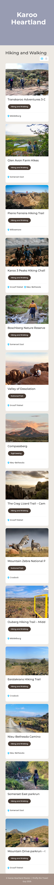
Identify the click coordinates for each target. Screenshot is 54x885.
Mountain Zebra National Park (29, 561)
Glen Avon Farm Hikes (23, 160)
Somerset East (17, 177)
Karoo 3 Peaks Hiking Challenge (30, 270)
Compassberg (17, 446)
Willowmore (15, 229)
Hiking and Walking (19, 106)
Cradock (14, 577)
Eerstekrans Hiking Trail (24, 679)
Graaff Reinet (16, 287)
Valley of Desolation (21, 388)
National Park (17, 396)
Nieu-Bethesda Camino (24, 736)
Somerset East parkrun (24, 794)
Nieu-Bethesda (33, 287)
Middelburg (15, 116)
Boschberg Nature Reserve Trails (30, 328)
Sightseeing (16, 453)
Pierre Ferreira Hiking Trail (26, 213)
